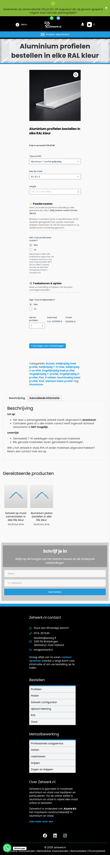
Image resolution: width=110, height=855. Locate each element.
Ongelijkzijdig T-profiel (43, 374)
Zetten (35, 750)
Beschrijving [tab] (17, 398)
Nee (36, 245)
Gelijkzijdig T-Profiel (51, 367)
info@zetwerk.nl (43, 649)
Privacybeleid (97, 851)
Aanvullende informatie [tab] (44, 398)
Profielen (50, 377)
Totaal (68, 317)
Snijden (35, 763)
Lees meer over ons (41, 821)
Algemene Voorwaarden (20, 851)
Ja (35, 249)
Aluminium (36, 384)
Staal (34, 722)
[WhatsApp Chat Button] (7, 848)
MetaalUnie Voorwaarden (53, 851)
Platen (35, 695)
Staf (41, 381)
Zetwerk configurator (44, 702)
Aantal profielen (33, 319)
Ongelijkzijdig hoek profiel (58, 370)
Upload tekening (41, 709)
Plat (41, 377)
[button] (107, 8)
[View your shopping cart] (89, 24)
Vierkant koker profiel (59, 381)
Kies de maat (35, 171)
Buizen (50, 363)
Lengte (32, 186)
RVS (33, 715)
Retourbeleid (78, 851)
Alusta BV (70, 808)
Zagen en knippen (42, 769)
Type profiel (35, 156)
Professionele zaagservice (47, 743)
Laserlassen (38, 756)
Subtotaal (52, 317)
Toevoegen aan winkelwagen (47, 345)
